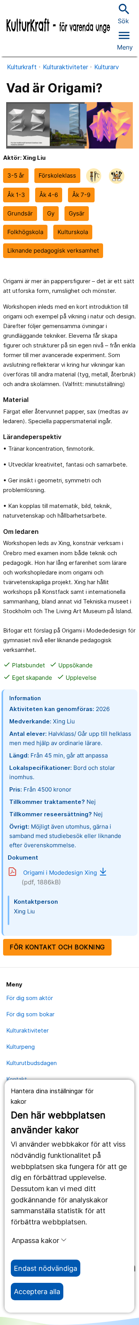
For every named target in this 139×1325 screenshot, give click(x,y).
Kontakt (16, 1079)
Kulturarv (106, 67)
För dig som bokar (30, 1014)
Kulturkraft (22, 67)
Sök (123, 13)
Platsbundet (24, 665)
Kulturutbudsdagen (31, 1063)
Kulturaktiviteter (65, 67)
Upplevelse (77, 677)
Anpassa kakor (35, 1240)
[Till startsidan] (58, 26)
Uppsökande (71, 665)
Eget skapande (27, 677)
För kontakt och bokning (57, 947)
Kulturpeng (20, 1046)
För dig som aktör (29, 998)
